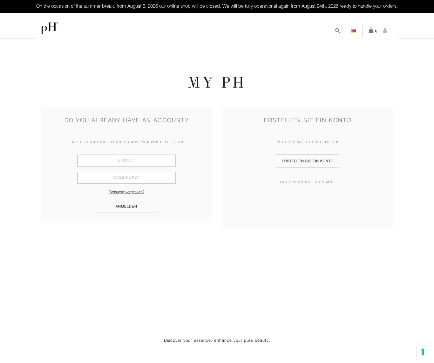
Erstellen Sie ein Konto (308, 161)
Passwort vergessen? (126, 192)
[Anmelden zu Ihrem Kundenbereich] (385, 30)
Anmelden (126, 206)
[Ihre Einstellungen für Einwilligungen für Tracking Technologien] (423, 352)
